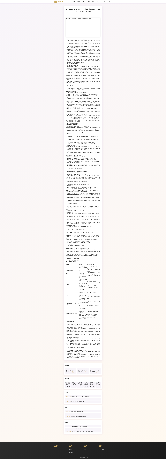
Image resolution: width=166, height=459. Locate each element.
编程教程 (93, 1)
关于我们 (104, 1)
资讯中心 (98, 1)
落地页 (89, 1)
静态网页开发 (71, 449)
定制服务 (78, 1)
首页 (74, 1)
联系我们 (109, 1)
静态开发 (83, 1)
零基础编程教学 (71, 452)
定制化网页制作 (71, 447)
